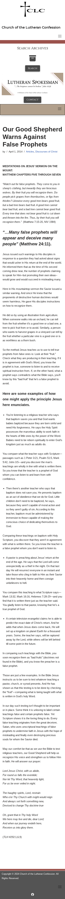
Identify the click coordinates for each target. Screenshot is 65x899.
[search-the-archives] (32, 60)
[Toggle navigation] (59, 36)
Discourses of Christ (46, 151)
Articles (30, 151)
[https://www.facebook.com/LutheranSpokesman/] (32, 894)
